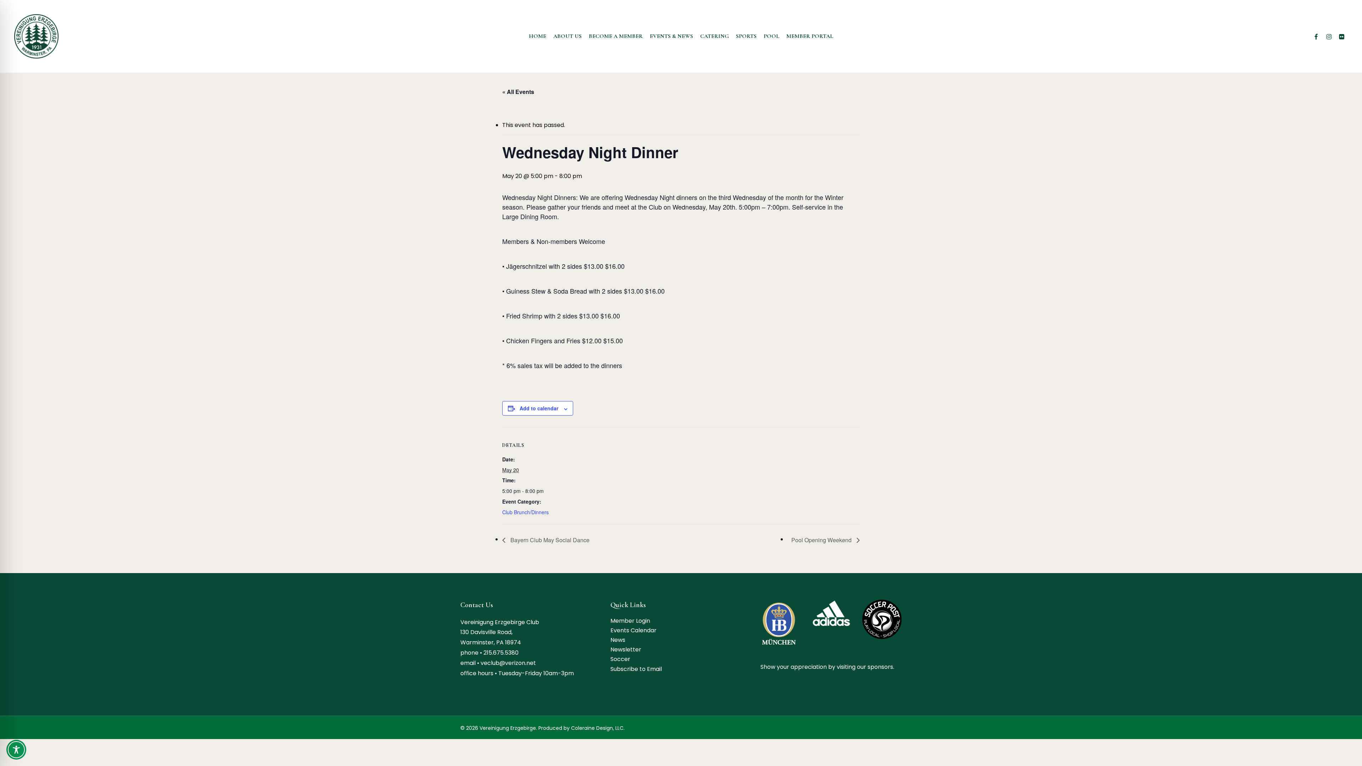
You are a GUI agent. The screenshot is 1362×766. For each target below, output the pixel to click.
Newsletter (625, 649)
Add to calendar (539, 408)
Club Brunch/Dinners (525, 512)
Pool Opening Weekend (822, 540)
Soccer (620, 659)
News (617, 640)
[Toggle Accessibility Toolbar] (16, 749)
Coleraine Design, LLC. (598, 728)
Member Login (630, 620)
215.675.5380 (501, 653)
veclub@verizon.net (508, 663)
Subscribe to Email (636, 669)
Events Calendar (633, 630)
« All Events (518, 92)
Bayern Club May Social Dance (549, 540)
